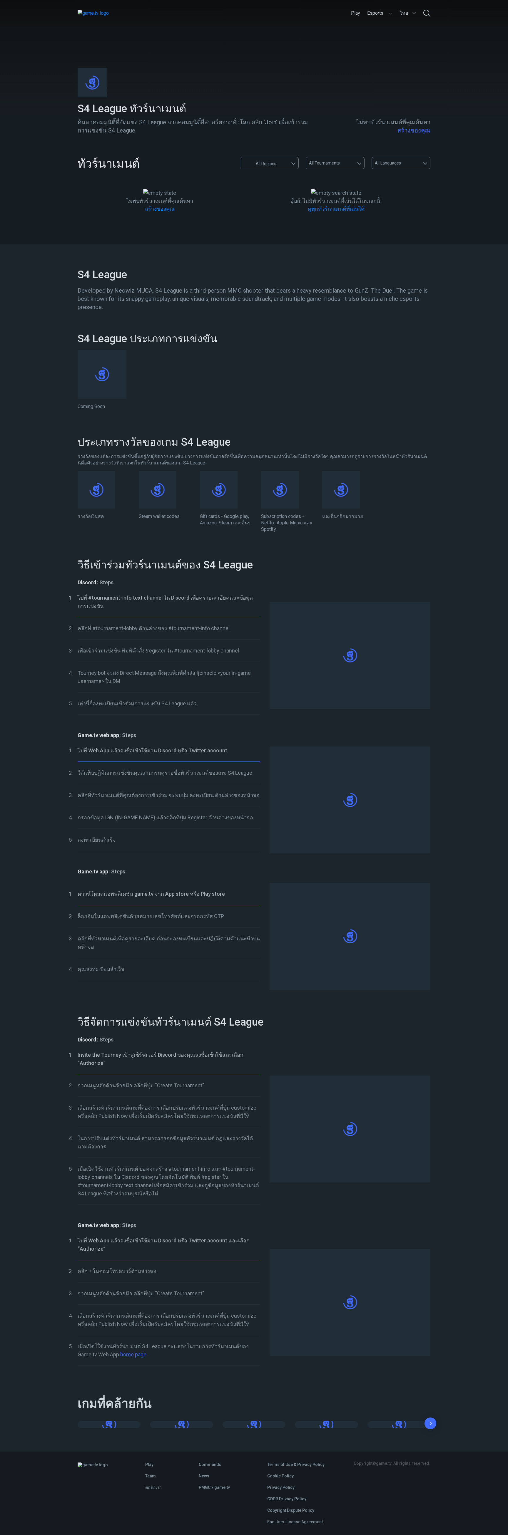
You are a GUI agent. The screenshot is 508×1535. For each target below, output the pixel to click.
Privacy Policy (281, 1487)
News (204, 1476)
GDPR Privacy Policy (286, 1499)
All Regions (266, 163)
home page (133, 1354)
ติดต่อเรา (153, 1487)
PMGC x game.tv (214, 1487)
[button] (430, 1424)
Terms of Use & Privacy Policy (296, 1464)
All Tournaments (324, 163)
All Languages (388, 163)
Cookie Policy (280, 1476)
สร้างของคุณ (413, 130)
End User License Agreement (295, 1521)
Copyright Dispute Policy (290, 1510)
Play (149, 1464)
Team (150, 1476)
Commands (210, 1464)
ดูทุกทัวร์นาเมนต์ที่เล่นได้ (336, 209)
